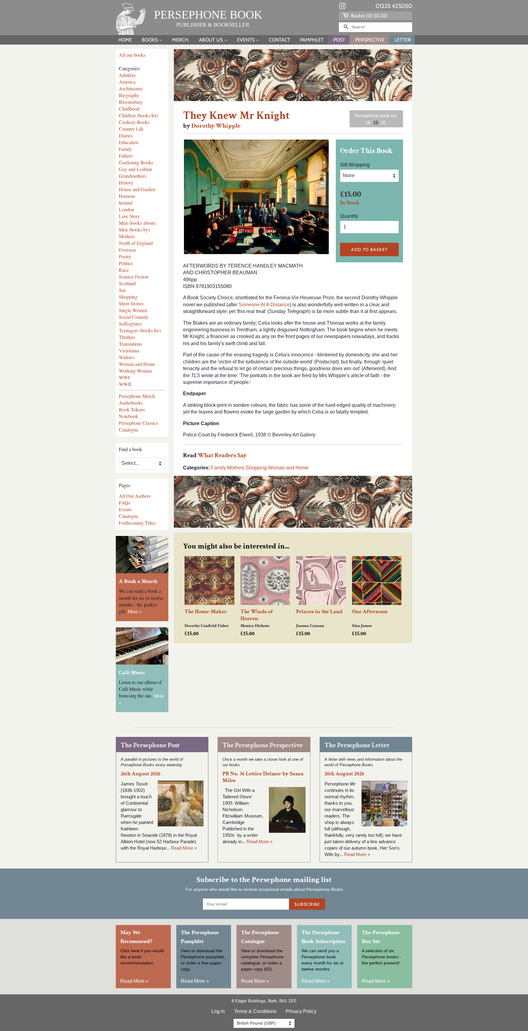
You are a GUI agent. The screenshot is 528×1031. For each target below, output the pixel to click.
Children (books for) (138, 115)
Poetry (125, 256)
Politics (126, 263)
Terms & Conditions (255, 1011)
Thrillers (127, 337)
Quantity (349, 216)
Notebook (128, 416)
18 (367, 122)
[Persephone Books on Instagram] (342, 7)
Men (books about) (137, 223)
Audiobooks (131, 402)
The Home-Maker (206, 611)
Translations (130, 344)
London (126, 209)
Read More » (184, 848)
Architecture (131, 88)
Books (150, 40)
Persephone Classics (138, 423)
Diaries (126, 135)
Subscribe (307, 904)
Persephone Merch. (137, 396)
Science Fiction (133, 276)
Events (246, 40)
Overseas (127, 249)
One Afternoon (370, 611)
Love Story (129, 216)
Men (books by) (134, 229)
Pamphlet (312, 40)
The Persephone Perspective (262, 745)
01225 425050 (394, 5)
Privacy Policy (301, 1011)
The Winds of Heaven (256, 615)
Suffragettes (130, 323)
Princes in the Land (319, 611)
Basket (368, 16)
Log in (218, 1011)
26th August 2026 (140, 773)
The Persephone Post (150, 745)
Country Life (131, 129)
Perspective (370, 40)
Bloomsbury (131, 102)
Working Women (135, 370)
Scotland (127, 283)
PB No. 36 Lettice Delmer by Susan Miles (263, 777)
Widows (127, 357)
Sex (122, 290)
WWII (125, 384)
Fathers (126, 155)
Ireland (125, 202)
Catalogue (128, 429)
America (127, 81)
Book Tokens (132, 409)
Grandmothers (132, 176)
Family (125, 149)
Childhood (129, 108)
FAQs (124, 502)
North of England (136, 243)
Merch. (180, 40)
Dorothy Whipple (215, 126)
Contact (279, 40)
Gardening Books (136, 162)
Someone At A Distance (264, 304)
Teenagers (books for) (140, 330)
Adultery (127, 75)
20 (383, 122)
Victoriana (129, 350)
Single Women (133, 310)
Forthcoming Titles (137, 522)
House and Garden (137, 189)
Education (128, 142)
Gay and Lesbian (135, 169)
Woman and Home (137, 364)
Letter (402, 40)
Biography (129, 95)
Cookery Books (134, 122)
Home (125, 40)
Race (124, 270)
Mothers (127, 236)
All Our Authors (135, 496)
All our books (132, 55)
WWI (124, 377)
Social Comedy (133, 317)
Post (339, 40)
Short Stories (131, 303)
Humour (127, 196)
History (126, 182)
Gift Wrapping (355, 164)
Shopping (128, 296)
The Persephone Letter (357, 745)
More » (135, 611)
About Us (211, 40)
